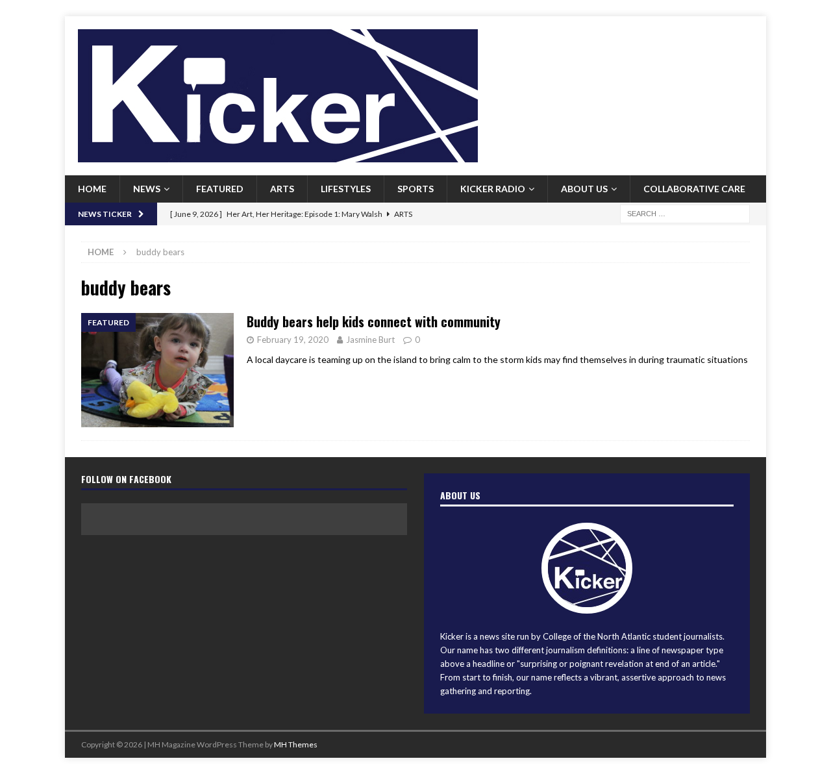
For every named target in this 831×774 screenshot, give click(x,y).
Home (92, 188)
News (146, 188)
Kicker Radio (492, 188)
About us (584, 188)
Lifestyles (346, 188)
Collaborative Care (694, 188)
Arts (282, 188)
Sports (415, 188)
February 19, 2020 (293, 339)
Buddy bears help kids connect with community (374, 321)
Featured (219, 188)
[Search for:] (685, 212)
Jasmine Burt (370, 339)
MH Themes (295, 744)
